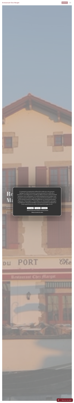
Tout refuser (37, 208)
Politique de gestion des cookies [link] (37, 212)
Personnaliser (44, 208)
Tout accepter (30, 208)
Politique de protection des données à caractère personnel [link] (37, 210)
